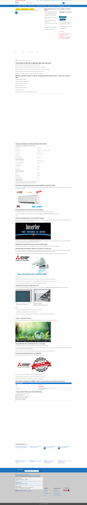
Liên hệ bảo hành (66, 0)
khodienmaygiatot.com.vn (28, 490)
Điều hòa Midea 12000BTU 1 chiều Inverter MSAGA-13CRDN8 (64, 461)
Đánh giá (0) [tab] (28, 60)
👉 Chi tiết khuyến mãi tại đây (49, 29)
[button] (68, 3)
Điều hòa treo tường (24, 9)
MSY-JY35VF (30, 355)
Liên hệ (71, 0)
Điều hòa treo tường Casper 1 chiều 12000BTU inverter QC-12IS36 (49, 461)
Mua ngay (63, 19)
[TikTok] (68, 490)
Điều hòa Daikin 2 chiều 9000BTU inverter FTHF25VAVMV (36, 461)
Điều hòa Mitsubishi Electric (19, 187)
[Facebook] (64, 490)
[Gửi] (40, 3)
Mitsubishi (31, 9)
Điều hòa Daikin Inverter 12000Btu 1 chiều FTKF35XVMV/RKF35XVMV (21, 461)
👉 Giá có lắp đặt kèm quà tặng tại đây (50, 27)
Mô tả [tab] (16, 60)
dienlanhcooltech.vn (21, 490)
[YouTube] (66, 490)
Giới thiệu (41, 0)
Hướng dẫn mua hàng (46, 0)
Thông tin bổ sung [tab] (22, 60)
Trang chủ (37, 0)
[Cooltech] (19, 3)
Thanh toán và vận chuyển (53, 0)
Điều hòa (16, 211)
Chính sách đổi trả (60, 0)
